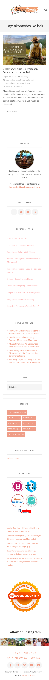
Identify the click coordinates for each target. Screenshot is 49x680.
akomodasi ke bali (13, 80)
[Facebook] (14, 212)
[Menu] (3, 10)
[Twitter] (21, 212)
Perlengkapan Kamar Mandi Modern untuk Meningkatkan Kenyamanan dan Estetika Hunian (24, 561)
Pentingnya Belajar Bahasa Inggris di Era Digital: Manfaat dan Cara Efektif (24, 332)
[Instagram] (35, 212)
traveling (24, 76)
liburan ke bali (28, 80)
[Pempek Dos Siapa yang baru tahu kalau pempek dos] (4, 642)
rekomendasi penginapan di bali (16, 83)
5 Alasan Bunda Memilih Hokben (20, 279)
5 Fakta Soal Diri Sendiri (17, 238)
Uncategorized (14, 434)
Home (16, 653)
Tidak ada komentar (13, 86)
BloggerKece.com (28, 675)
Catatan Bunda (17, 657)
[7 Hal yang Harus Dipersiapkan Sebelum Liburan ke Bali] (24, 50)
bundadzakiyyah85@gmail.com (24, 187)
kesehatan (12, 423)
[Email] (38, 665)
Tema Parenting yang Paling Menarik (22, 285)
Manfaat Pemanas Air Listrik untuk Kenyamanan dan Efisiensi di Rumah (24, 345)
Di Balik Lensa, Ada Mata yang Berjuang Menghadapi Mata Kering (24, 338)
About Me (30, 653)
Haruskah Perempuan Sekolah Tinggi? (23, 306)
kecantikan (28, 418)
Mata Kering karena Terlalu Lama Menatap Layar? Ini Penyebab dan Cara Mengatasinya (23, 353)
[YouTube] (28, 212)
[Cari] (46, 10)
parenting (12, 429)
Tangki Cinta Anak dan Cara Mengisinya (23, 292)
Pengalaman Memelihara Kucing (20, 299)
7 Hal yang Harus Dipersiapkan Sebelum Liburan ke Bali (20, 70)
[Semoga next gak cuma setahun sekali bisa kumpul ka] (20, 642)
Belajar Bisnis (13, 458)
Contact (36, 657)
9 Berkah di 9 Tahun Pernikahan (20, 245)
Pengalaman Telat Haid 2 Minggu (21, 252)
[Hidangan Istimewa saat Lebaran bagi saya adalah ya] (29, 642)
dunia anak (13, 418)
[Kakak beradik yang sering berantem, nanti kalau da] (12, 642)
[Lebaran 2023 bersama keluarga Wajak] (37, 642)
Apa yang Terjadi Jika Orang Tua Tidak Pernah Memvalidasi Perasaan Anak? (25, 361)
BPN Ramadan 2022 (15, 412)
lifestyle (27, 423)
